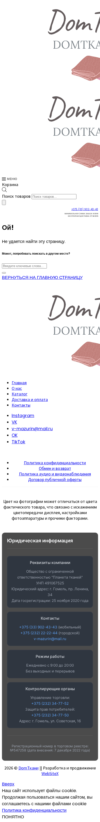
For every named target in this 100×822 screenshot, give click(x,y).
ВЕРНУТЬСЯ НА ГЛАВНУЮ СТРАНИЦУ (42, 277)
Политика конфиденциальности (55, 462)
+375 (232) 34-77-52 (50, 703)
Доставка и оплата (30, 399)
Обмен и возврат (55, 468)
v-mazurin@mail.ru (50, 638)
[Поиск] (4, 202)
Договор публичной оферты (55, 479)
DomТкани (28, 768)
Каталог (19, 394)
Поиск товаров (16, 196)
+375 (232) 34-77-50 (50, 715)
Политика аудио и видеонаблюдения (55, 474)
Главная (19, 382)
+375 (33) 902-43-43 (84, 209)
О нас (17, 388)
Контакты (21, 405)
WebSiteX (50, 773)
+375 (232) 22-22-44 (39, 633)
